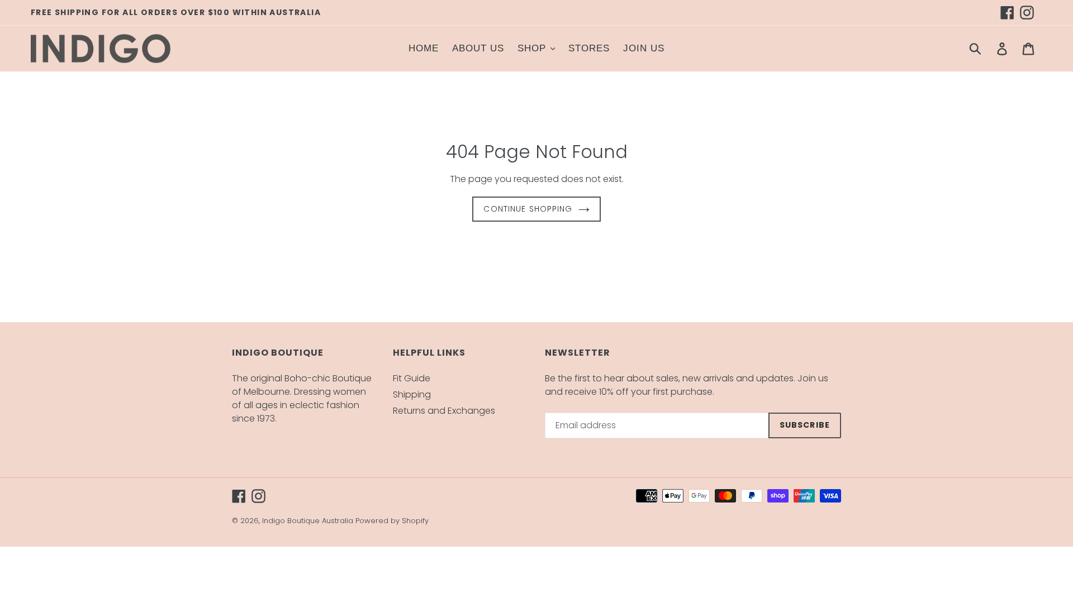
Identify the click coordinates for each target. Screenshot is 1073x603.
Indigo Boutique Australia (307, 520)
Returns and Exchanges (444, 410)
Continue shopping (527, 208)
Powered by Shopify (392, 520)
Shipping (412, 394)
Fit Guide (411, 378)
